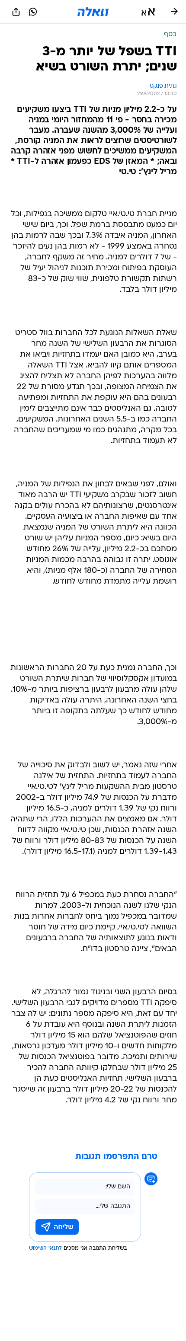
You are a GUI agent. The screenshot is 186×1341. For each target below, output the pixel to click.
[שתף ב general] (16, 11)
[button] (148, 12)
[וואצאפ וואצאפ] (33, 11)
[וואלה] (93, 11)
